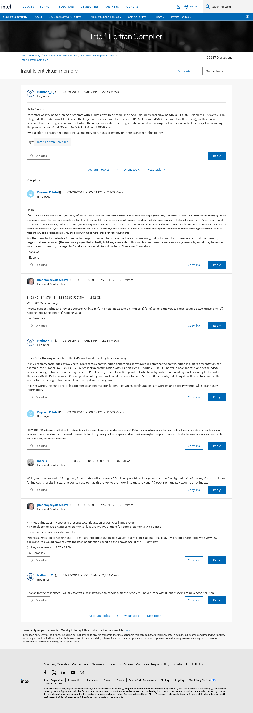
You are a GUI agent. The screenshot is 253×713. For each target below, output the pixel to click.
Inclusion (177, 664)
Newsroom (99, 664)
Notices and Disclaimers (170, 691)
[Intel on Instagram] (82, 673)
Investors (115, 664)
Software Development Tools (98, 55)
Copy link (194, 265)
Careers (128, 664)
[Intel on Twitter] (54, 673)
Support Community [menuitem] (15, 17)
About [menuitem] (38, 17)
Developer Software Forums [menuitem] (65, 17)
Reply (217, 156)
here (128, 630)
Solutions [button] (67, 6)
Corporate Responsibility (152, 664)
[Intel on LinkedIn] (63, 673)
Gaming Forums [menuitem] (137, 17)
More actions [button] (214, 71)
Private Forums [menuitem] (180, 17)
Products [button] (26, 6)
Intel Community (30, 55)
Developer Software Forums (60, 55)
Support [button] (46, 6)
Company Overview (57, 664)
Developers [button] (90, 6)
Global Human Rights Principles (149, 694)
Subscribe (185, 71)
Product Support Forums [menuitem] (104, 17)
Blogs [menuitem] (158, 17)
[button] (224, 93)
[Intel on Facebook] (45, 673)
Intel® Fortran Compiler (34, 59)
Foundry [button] (132, 6)
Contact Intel (80, 664)
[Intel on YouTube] (73, 673)
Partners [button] (112, 6)
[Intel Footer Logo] (25, 681)
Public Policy (194, 664)
